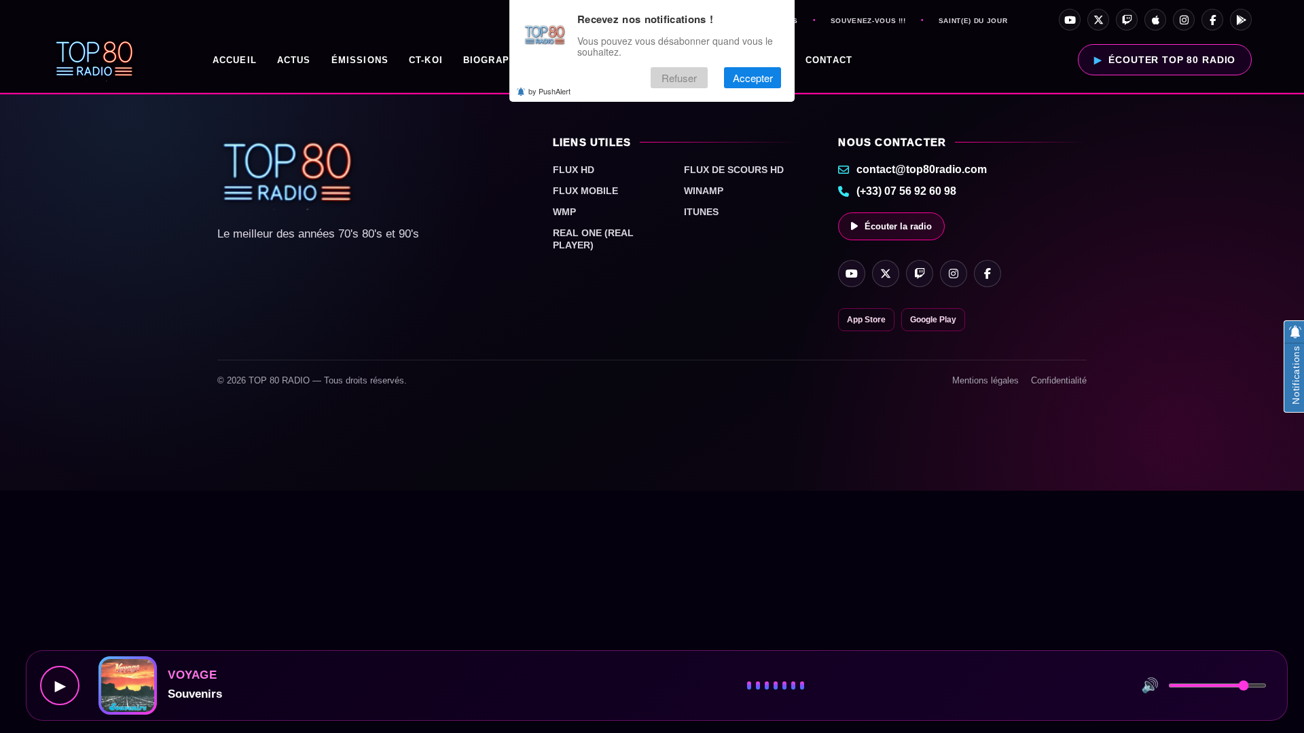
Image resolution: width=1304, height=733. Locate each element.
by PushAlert (549, 91)
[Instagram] (1184, 20)
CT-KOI (426, 60)
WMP (564, 211)
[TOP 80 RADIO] (94, 59)
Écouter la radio (898, 226)
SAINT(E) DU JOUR (973, 21)
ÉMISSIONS (359, 60)
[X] (1098, 20)
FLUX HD (573, 169)
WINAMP (703, 190)
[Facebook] (1212, 20)
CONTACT (828, 60)
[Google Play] (1241, 20)
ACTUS (294, 60)
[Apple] (1155, 20)
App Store (866, 319)
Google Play (933, 319)
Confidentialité (1059, 380)
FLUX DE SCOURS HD (734, 169)
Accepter (753, 78)
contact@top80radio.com (921, 169)
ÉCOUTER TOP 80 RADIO (1171, 59)
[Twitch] (1127, 20)
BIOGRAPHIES (498, 60)
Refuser (679, 78)
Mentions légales (985, 380)
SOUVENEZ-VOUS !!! (868, 21)
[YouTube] (1070, 20)
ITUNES (701, 211)
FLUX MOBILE (585, 190)
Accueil (235, 60)
